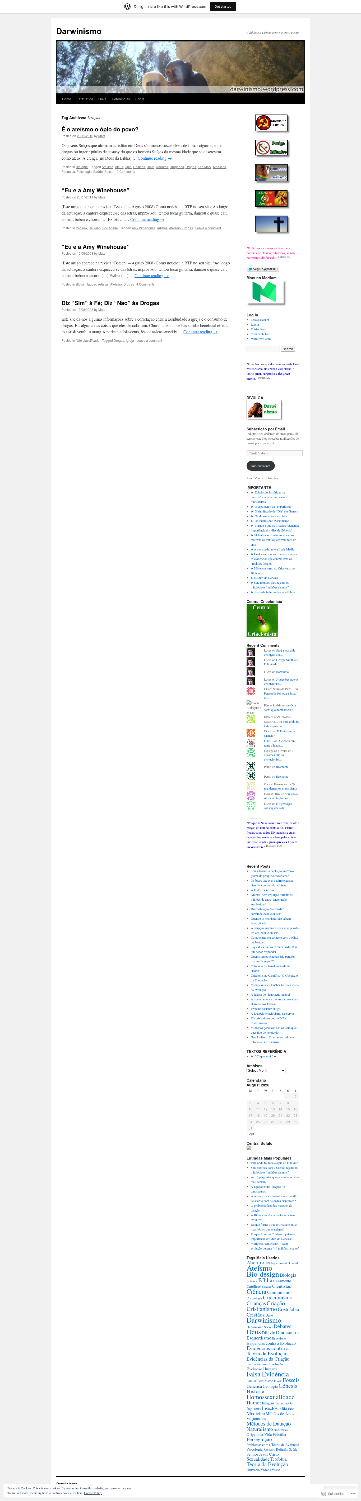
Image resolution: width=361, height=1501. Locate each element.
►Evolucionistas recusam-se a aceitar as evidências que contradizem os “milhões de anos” (274, 559)
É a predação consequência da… (278, 805)
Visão (276, 1469)
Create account (260, 319)
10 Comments (125, 171)
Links (102, 98)
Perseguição (259, 1439)
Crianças (256, 1303)
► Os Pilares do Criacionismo (270, 521)
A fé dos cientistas (262, 890)
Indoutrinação (284, 1403)
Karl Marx (204, 166)
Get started (223, 6)
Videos (266, 1469)
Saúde (98, 171)
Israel (291, 1408)
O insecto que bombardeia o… (280, 707)
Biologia (82, 166)
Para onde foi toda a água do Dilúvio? (274, 1163)
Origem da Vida (259, 1434)
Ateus (119, 166)
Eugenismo (279, 1338)
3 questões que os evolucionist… (281, 681)
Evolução (276, 1364)
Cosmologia (254, 1298)
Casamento (282, 1280)
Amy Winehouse (143, 228)
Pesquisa (68, 171)
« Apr (250, 1133)
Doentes (162, 166)
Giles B (269, 741)
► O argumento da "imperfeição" (272, 506)
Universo (253, 1469)
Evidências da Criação (268, 1359)
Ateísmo (107, 166)
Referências (121, 98)
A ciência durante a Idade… (279, 743)
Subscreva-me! (260, 466)
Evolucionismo (258, 1364)
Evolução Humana (262, 1368)
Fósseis (291, 1380)
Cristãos (139, 166)
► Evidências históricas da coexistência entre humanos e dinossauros (269, 497)
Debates (282, 1326)
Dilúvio (268, 1332)
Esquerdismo (259, 1337)
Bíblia (80, 284)
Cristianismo (262, 1309)
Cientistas (281, 1286)
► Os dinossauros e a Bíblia (269, 516)
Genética (254, 1386)
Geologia (270, 1386)
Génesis (288, 1385)
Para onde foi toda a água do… (281, 723)
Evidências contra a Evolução (271, 1343)
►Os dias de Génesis (264, 578)
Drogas (191, 166)
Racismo (269, 1449)
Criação (276, 1303)
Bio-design (263, 1274)
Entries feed (258, 329)
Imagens (268, 1402)
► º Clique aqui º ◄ (264, 1056)
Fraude (278, 1381)
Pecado (81, 228)
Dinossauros (287, 1332)
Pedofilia (279, 1434)
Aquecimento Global (284, 1263)
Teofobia (278, 1459)
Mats (101, 136)
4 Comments (145, 284)
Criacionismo (277, 1297)
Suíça (108, 171)
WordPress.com (261, 338)
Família (252, 1381)
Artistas (162, 228)
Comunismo (278, 1292)
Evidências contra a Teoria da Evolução (268, 1351)
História (255, 1391)
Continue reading (155, 158)
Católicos (254, 1286)
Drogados (177, 166)
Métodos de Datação (269, 1423)
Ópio (128, 166)
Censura (266, 1287)
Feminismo (265, 1380)
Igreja (130, 340)
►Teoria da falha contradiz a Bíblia (273, 592)
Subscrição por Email (266, 428)
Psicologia (84, 171)
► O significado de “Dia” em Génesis (275, 511)
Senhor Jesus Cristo (263, 1454)
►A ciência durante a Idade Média (272, 549)
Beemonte (282, 671)
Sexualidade (258, 1459)
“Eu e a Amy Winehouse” (95, 190)
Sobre (139, 98)
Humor (254, 1402)
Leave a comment (208, 228)
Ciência (256, 1291)
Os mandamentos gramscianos (281, 786)
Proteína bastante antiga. (266, 1008)
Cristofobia (288, 1309)
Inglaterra (254, 1408)
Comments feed (260, 334)
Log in (255, 324)
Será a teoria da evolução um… (279, 652)
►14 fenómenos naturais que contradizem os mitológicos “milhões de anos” (273, 540)
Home (66, 98)
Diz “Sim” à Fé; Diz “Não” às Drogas (110, 303)
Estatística (84, 98)
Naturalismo (260, 1428)
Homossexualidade (271, 1397)
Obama (284, 1430)
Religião (95, 228)
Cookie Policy (93, 1493)
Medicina (219, 166)
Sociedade (110, 228)
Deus (150, 166)
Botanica (252, 1281)
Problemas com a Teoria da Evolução (273, 1444)
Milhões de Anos (280, 1413)
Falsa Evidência (268, 1373)
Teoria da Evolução (267, 1464)
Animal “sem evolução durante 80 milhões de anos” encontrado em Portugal (272, 899)
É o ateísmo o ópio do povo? (100, 129)
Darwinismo (78, 30)
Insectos (269, 1408)
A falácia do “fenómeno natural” (271, 994)
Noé (276, 1430)
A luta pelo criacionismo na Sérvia (272, 1013)
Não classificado (88, 340)
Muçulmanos (256, 1418)
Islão (282, 1408)
